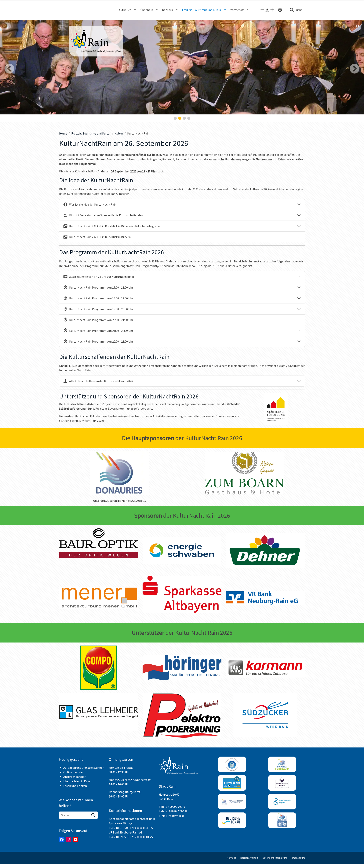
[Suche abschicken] (93, 815)
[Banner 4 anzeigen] (188, 118)
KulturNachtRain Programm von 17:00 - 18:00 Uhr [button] (101, 287)
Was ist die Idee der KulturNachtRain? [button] (93, 204)
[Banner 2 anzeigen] (179, 118)
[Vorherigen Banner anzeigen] (9, 69)
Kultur (119, 133)
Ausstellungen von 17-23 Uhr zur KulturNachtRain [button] (101, 277)
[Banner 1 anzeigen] (175, 118)
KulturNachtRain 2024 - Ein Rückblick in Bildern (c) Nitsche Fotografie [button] (114, 226)
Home (63, 133)
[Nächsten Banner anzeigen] (354, 69)
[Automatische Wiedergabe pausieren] (357, 26)
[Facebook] (62, 840)
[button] (296, 9)
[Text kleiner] (262, 9)
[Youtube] (75, 840)
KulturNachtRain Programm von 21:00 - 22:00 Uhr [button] (101, 331)
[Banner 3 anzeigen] (184, 118)
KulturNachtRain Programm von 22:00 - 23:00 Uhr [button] (101, 341)
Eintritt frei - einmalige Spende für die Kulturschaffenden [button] (106, 215)
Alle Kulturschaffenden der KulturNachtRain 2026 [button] (101, 381)
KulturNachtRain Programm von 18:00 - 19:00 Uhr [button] (101, 298)
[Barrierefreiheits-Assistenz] (280, 9)
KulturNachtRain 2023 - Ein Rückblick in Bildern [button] (100, 237)
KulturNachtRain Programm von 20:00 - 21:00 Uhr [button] (101, 320)
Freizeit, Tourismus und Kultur (91, 133)
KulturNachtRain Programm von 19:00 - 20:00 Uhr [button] (101, 309)
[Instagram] (69, 840)
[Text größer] (272, 9)
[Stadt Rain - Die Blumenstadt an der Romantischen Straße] (95, 41)
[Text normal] (267, 9)
